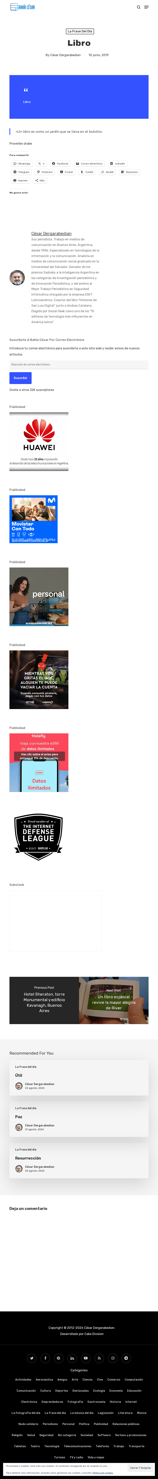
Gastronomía (96, 1402)
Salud (31, 1435)
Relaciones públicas (126, 1424)
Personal (68, 1424)
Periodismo (50, 1424)
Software (104, 1435)
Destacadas (80, 1390)
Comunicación (26, 1390)
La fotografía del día (26, 1413)
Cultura (45, 1390)
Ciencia (87, 1379)
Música (141, 1413)
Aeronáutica (44, 1379)
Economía (116, 1390)
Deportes (61, 1390)
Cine (100, 1379)
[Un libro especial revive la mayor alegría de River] (114, 1000)
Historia (115, 1402)
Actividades (23, 1379)
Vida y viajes (96, 1457)
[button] (146, 7)
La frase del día (80, 31)
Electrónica (29, 1402)
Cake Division (94, 1334)
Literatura (125, 1413)
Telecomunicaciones (77, 1446)
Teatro (35, 1446)
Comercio (113, 1379)
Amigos (62, 1379)
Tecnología (51, 1446)
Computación (134, 1379)
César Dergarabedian (65, 55)
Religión (17, 1435)
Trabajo (118, 1446)
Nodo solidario (28, 1424)
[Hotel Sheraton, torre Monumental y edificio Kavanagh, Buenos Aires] (44, 1000)
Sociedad (87, 1435)
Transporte (136, 1446)
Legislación (105, 1413)
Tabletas (20, 1446)
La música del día (81, 1413)
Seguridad (46, 1435)
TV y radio (76, 1457)
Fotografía (75, 1402)
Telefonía (102, 1446)
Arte (75, 1379)
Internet (131, 1402)
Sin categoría (67, 1435)
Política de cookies (102, 1473)
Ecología (99, 1390)
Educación (134, 1390)
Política (84, 1424)
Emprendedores (52, 1402)
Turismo (59, 1457)
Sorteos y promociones (130, 1435)
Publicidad (101, 1424)
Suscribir (20, 378)
